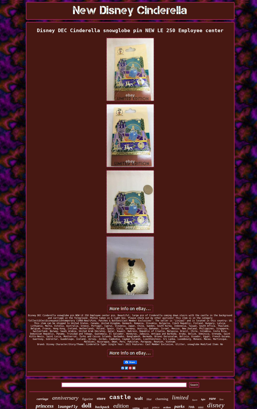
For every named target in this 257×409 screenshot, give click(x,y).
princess (45, 406)
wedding (135, 408)
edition (121, 406)
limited (180, 397)
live (222, 399)
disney (215, 405)
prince (156, 407)
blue (149, 399)
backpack (102, 407)
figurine (87, 399)
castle (120, 397)
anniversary (65, 398)
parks (179, 406)
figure (194, 400)
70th (191, 407)
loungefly (67, 407)
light (203, 399)
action (167, 407)
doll (86, 405)
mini (200, 407)
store (101, 398)
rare (212, 398)
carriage (42, 399)
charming (161, 399)
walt (139, 398)
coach (145, 408)
